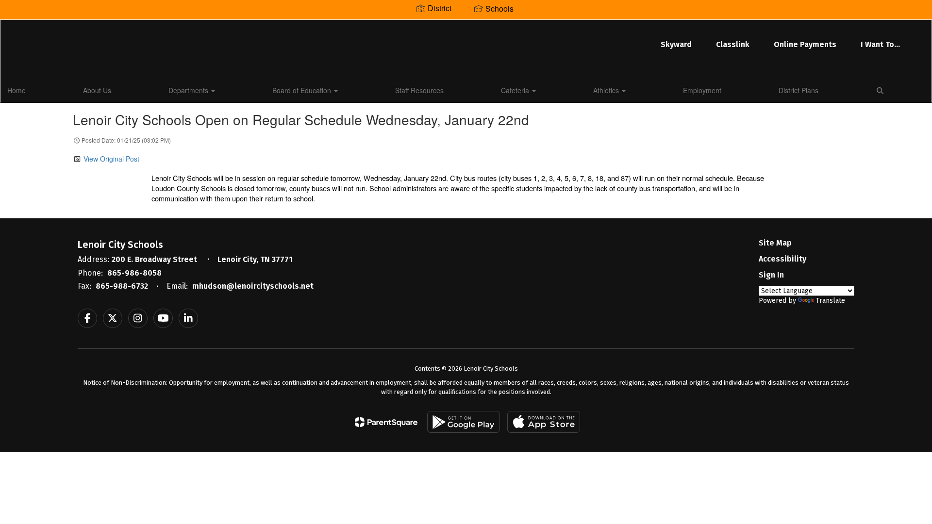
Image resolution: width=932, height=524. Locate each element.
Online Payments (805, 44)
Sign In (771, 274)
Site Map (775, 242)
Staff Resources (419, 90)
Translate (830, 300)
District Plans (798, 90)
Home (16, 90)
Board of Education (302, 90)
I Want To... (880, 44)
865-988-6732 (122, 286)
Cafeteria (516, 90)
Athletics (607, 90)
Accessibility (782, 258)
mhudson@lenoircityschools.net (253, 286)
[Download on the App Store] (543, 422)
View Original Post (111, 159)
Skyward (676, 44)
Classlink (732, 44)
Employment (702, 90)
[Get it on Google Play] (463, 422)
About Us (97, 90)
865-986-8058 (134, 273)
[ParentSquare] (386, 422)
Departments (189, 90)
